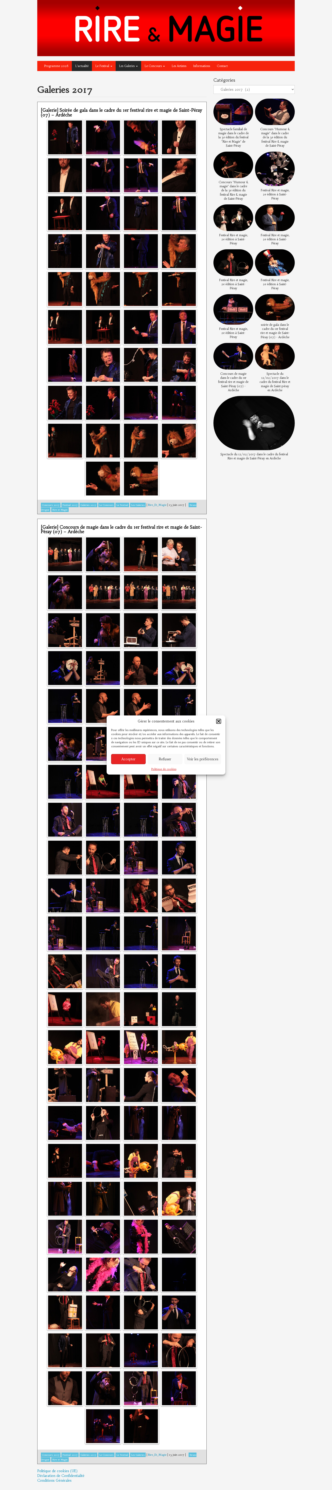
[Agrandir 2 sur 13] (289, 104)
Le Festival (102, 66)
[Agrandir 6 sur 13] (289, 210)
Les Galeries (127, 66)
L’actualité (82, 66)
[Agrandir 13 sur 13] (289, 402)
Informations (201, 66)
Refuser (165, 759)
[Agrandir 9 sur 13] (247, 300)
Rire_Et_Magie (157, 505)
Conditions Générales (54, 1480)
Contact (222, 66)
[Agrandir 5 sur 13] (247, 210)
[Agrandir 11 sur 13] (247, 348)
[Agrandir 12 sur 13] (289, 348)
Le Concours (154, 66)
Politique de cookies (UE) (57, 1471)
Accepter (128, 759)
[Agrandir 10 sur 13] (289, 300)
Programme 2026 (56, 66)
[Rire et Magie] (166, 27)
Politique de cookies (163, 769)
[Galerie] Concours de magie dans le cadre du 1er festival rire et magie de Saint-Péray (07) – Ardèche (121, 529)
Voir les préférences (202, 759)
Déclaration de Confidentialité (60, 1476)
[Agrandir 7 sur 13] (247, 255)
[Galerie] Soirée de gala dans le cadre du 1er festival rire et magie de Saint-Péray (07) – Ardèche (121, 112)
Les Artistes (179, 66)
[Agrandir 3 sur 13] (247, 157)
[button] (218, 721)
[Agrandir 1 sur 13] (247, 104)
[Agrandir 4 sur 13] (289, 157)
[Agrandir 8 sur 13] (289, 255)
